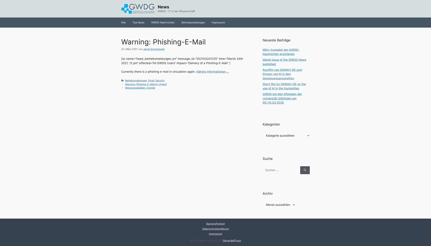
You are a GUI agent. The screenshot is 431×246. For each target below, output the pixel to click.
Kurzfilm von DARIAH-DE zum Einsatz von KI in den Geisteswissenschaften (282, 74)
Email (151, 80)
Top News (138, 22)
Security (160, 80)
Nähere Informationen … (212, 71)
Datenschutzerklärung (215, 228)
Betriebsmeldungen (193, 22)
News (163, 6)
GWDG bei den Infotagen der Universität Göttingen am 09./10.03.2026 (282, 98)
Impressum (218, 22)
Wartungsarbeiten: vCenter (140, 87)
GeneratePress (232, 240)
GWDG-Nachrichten (163, 22)
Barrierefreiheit (215, 223)
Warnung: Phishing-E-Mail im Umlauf (146, 84)
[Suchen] (305, 170)
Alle (123, 22)
